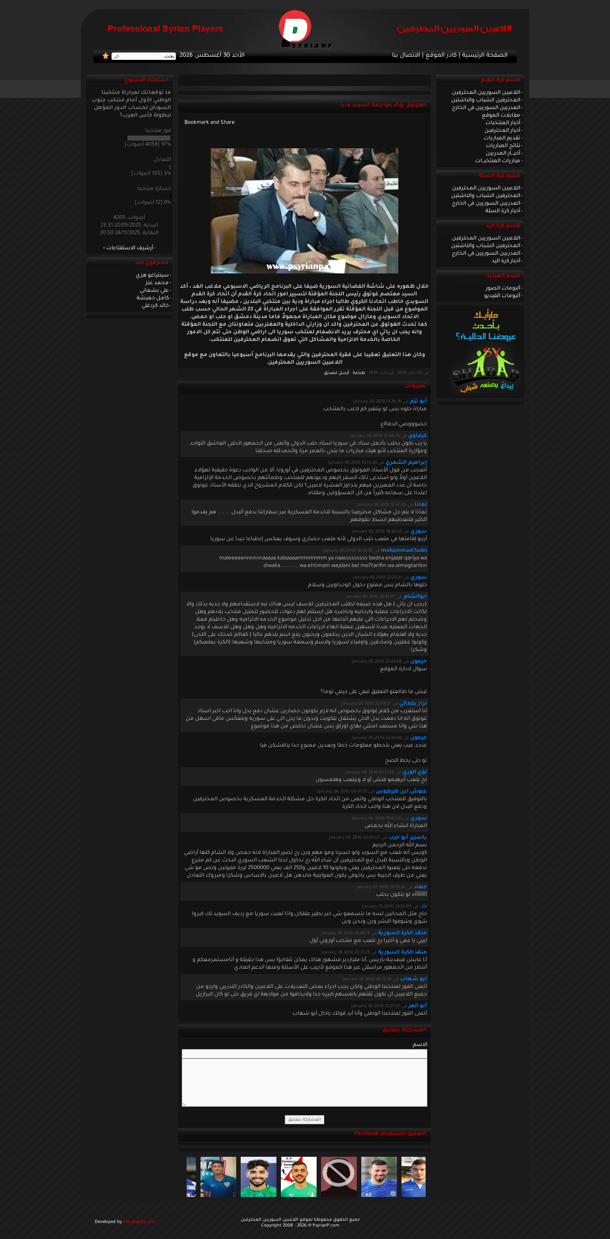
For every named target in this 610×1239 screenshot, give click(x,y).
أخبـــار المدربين (503, 154)
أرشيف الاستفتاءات (129, 248)
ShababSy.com (140, 1222)
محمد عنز (157, 283)
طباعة (359, 373)
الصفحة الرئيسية (485, 56)
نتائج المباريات (503, 146)
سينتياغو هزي (152, 276)
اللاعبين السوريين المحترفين (486, 93)
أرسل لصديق (336, 373)
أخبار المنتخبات (502, 123)
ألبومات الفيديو (502, 296)
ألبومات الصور (503, 289)
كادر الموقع (441, 56)
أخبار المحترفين (502, 131)
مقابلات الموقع (501, 116)
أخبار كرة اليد (506, 261)
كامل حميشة (153, 298)
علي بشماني (154, 291)
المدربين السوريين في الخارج (486, 108)
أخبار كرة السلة (502, 211)
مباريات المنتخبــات (497, 161)
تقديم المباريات (502, 138)
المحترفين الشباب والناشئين (485, 100)
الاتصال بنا (406, 56)
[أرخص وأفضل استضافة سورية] (485, 395)
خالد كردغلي (155, 306)
